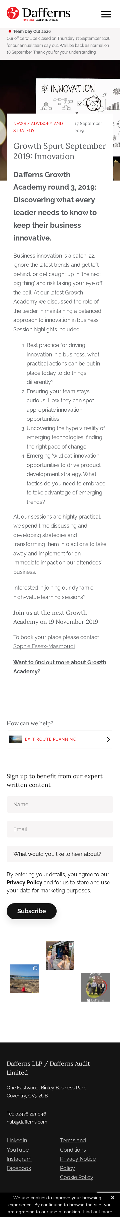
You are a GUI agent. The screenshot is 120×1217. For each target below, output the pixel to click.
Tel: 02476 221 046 (26, 1114)
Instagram (19, 1159)
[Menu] (106, 14)
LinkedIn (17, 1140)
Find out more (97, 1211)
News (19, 123)
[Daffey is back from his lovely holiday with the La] (24, 979)
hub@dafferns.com (27, 1122)
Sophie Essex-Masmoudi (44, 646)
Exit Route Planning (51, 739)
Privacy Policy (24, 882)
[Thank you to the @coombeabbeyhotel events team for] (60, 955)
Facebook (19, 1168)
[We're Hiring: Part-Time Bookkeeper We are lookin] (95, 987)
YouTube (18, 1150)
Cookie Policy (76, 1177)
